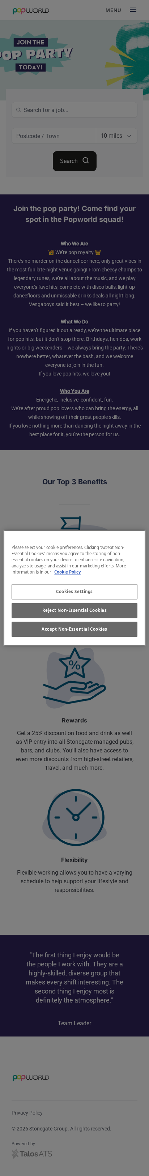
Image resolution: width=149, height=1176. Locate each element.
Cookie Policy (67, 572)
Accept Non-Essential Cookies (74, 629)
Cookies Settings (74, 592)
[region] (74, 588)
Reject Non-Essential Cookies (74, 610)
